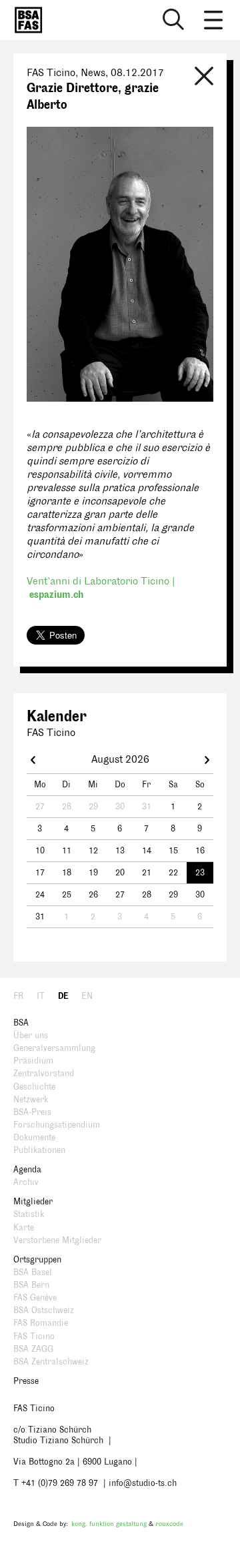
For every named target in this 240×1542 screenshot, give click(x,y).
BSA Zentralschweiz (51, 1362)
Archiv (26, 1182)
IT (41, 996)
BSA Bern (31, 1285)
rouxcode (169, 1523)
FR (18, 996)
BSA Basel (32, 1272)
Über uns (30, 1035)
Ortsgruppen (37, 1259)
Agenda (27, 1169)
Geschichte (34, 1087)
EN (87, 996)
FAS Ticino (34, 1336)
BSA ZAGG (33, 1349)
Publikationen (39, 1150)
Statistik (28, 1214)
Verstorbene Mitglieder (57, 1240)
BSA (21, 1023)
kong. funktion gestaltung (109, 1523)
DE (63, 996)
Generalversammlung (54, 1048)
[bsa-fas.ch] (25, 20)
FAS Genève (35, 1297)
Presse (26, 1381)
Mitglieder (33, 1201)
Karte (23, 1227)
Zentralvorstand (43, 1073)
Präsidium (33, 1061)
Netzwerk (30, 1099)
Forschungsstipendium (56, 1125)
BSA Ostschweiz (43, 1310)
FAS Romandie (40, 1323)
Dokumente (34, 1137)
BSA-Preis (32, 1112)
